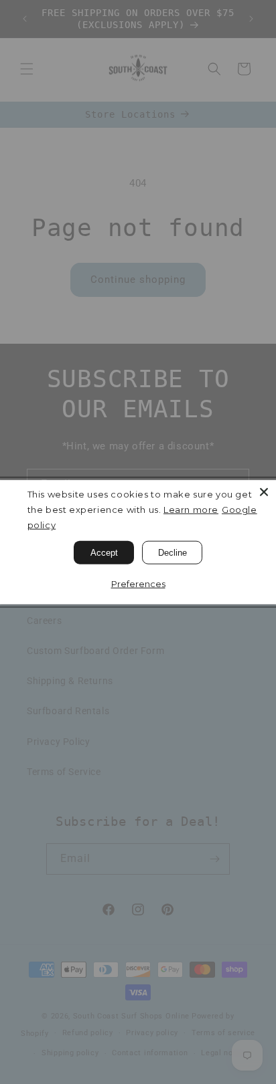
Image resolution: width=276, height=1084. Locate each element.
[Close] (264, 491)
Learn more (190, 509)
